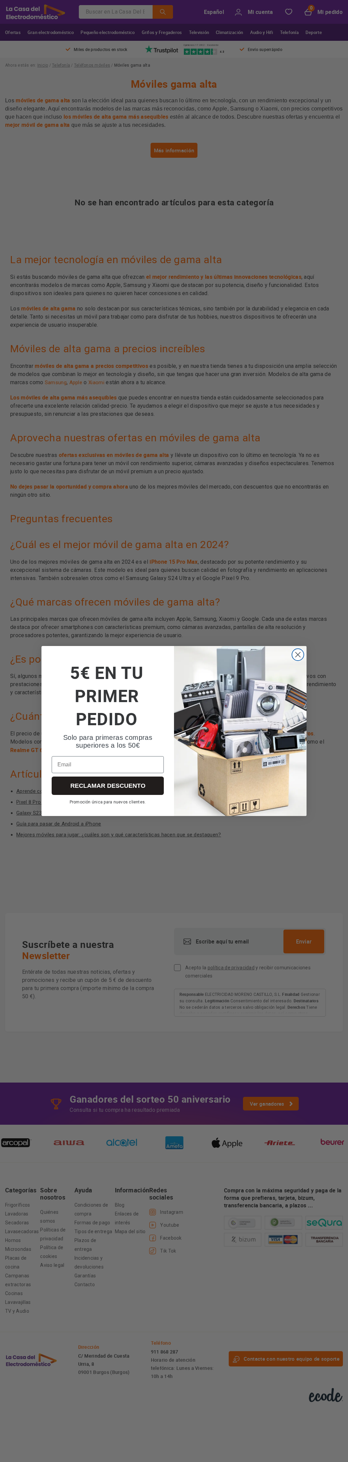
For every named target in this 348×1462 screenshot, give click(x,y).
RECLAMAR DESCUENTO (107, 785)
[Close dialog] (298, 655)
